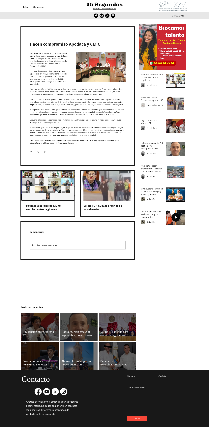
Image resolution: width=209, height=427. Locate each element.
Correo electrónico (136, 387)
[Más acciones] (124, 37)
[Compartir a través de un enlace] (45, 151)
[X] (107, 16)
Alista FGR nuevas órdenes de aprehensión (103, 207)
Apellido (162, 376)
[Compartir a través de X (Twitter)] (38, 151)
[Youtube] (102, 16)
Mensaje (131, 399)
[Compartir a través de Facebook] (31, 151)
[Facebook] (96, 16)
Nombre (131, 376)
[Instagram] (113, 16)
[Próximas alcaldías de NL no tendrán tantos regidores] (48, 186)
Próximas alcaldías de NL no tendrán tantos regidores (43, 207)
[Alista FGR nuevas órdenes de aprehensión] (107, 186)
